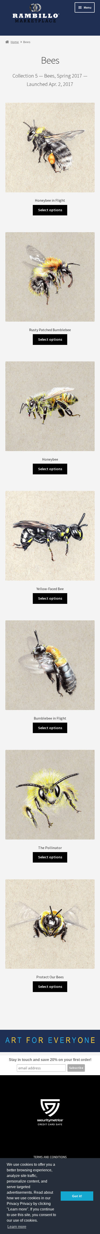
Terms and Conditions (50, 1157)
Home (15, 42)
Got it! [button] (77, 1196)
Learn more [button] (16, 1227)
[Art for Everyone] (35, 15)
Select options (50, 209)
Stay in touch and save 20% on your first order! (50, 1060)
